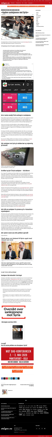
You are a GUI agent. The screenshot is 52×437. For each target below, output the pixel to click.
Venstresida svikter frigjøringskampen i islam (8, 385)
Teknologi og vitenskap (48, 0)
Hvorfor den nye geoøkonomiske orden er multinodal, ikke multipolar (42, 45)
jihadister (46, 407)
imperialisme (34, 407)
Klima (31, 409)
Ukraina (46, 412)
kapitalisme (20, 409)
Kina (24, 409)
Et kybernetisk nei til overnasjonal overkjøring (27, 385)
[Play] (17, 156)
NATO (28, 411)
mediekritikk (24, 411)
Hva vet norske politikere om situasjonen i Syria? (14, 345)
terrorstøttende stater (24, 187)
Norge (37, 0)
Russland (40, 411)
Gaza (24, 407)
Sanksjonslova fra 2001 (15, 279)
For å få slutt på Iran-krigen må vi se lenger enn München (43, 36)
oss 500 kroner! (32, 6)
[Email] (14, 378)
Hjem (2, 8)
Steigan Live (18, 2)
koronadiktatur (35, 409)
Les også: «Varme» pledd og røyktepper (8, 272)
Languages (30, 2)
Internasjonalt (24, 0)
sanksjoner (45, 411)
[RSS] (39, 429)
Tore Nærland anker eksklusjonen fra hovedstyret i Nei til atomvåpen (41, 39)
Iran (37, 407)
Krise (20, 411)
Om (22, 2)
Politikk (43, 0)
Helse (21, 0)
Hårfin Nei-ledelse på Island (40, 32)
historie (31, 407)
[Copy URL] (18, 378)
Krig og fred (28, 0)
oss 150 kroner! (13, 6)
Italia (43, 407)
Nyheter (12, 2)
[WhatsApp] (9, 378)
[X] (4, 378)
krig (46, 409)
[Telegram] (16, 378)
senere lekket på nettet (20, 206)
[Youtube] (45, 429)
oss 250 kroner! (22, 6)
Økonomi (40, 0)
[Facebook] (2, 378)
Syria (35, 412)
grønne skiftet (27, 407)
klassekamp (28, 409)
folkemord (44, 405)
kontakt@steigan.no (21, 432)
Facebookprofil (26, 42)
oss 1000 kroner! (41, 6)
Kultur (32, 0)
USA (20, 414)
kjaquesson (4, 14)
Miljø (34, 0)
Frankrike (20, 407)
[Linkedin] (11, 378)
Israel (40, 407)
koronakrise (39, 409)
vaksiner (24, 414)
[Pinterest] (7, 378)
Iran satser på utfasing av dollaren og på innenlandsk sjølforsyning (42, 42)
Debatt (18, 0)
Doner (26, 2)
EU (37, 405)
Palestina (35, 411)
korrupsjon (43, 409)
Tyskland (41, 412)
